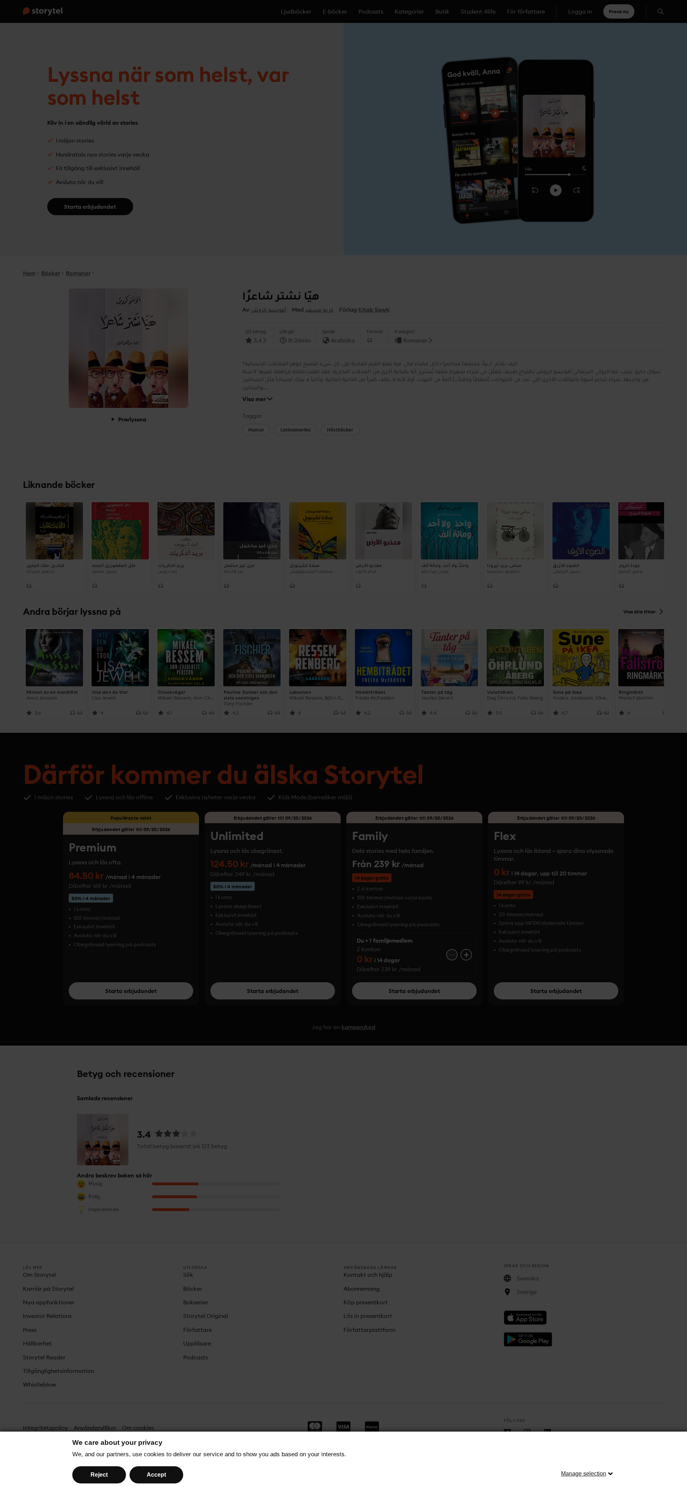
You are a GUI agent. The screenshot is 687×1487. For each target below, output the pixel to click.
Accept (156, 1475)
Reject (99, 1475)
